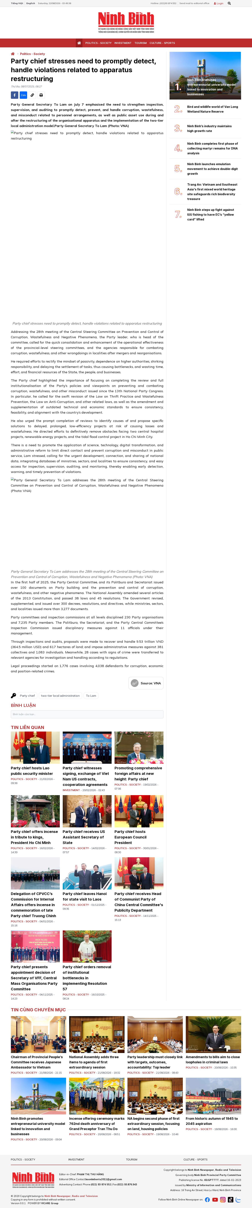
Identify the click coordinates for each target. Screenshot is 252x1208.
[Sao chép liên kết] (32, 95)
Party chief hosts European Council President (130, 837)
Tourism (140, 43)
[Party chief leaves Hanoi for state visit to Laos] (87, 873)
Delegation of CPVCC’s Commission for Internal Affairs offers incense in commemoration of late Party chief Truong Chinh (33, 905)
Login (220, 3)
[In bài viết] (41, 95)
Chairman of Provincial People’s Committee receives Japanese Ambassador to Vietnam (37, 1062)
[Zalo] (238, 1199)
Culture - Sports (162, 43)
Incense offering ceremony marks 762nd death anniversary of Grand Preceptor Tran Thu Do (97, 1124)
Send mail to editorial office (194, 3)
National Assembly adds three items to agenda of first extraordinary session (94, 1062)
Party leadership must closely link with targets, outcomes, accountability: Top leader (155, 1062)
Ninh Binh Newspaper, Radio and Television (71, 1196)
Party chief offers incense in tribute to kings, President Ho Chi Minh (34, 837)
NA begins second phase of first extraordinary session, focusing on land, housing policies (153, 1124)
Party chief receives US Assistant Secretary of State (84, 837)
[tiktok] (230, 1199)
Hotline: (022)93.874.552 (163, 3)
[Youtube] (215, 1199)
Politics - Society (98, 43)
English (30, 3)
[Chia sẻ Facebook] (14, 95)
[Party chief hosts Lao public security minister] (35, 748)
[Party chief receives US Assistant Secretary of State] (87, 811)
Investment (123, 43)
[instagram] (223, 1199)
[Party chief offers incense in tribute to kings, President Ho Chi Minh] (35, 811)
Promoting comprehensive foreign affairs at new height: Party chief (138, 773)
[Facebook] (207, 1199)
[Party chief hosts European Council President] (139, 811)
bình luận (23, 705)
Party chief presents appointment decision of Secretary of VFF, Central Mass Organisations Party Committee (34, 978)
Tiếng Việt (17, 3)
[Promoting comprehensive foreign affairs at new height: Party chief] (139, 748)
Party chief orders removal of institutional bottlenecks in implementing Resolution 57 (87, 978)
